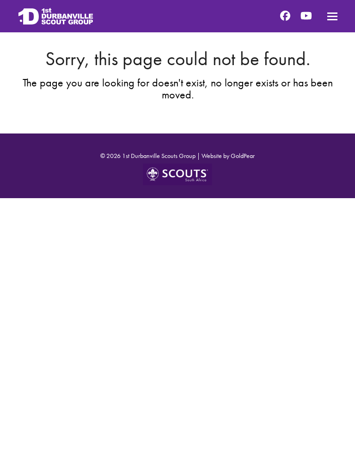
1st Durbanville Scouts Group (159, 156)
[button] (332, 16)
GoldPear (243, 156)
